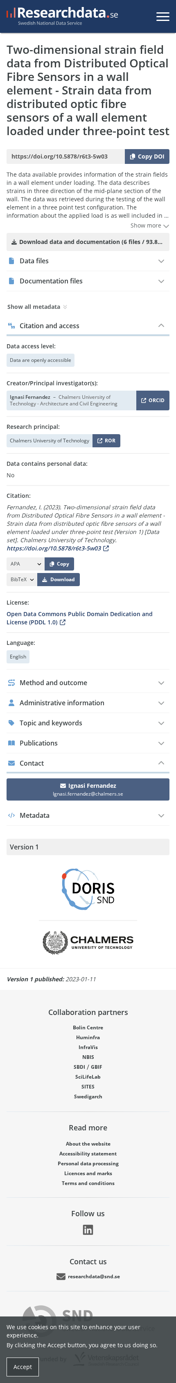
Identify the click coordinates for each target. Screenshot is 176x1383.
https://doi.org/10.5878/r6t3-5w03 (54, 548)
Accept (23, 1367)
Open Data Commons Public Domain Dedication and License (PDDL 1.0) (80, 618)
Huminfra (88, 1037)
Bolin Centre (88, 1027)
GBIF (96, 1066)
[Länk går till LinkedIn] (88, 1230)
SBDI (79, 1066)
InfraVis (88, 1047)
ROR (108, 442)
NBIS (88, 1057)
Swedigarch (88, 1096)
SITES (88, 1086)
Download (62, 579)
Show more (147, 225)
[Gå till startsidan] (60, 16)
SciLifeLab (88, 1076)
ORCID (155, 402)
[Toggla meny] (163, 16)
